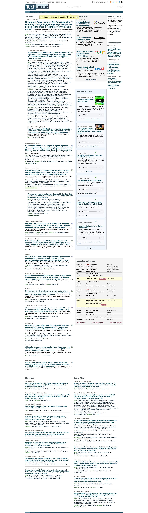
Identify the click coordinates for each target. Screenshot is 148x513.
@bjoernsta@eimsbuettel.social (49, 110)
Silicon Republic (66, 202)
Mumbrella (56, 202)
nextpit (65, 201)
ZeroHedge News (60, 71)
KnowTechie (35, 182)
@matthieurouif (98, 403)
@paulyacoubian (34, 204)
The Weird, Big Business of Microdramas (85, 100)
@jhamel (97, 430)
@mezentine (59, 104)
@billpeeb (30, 186)
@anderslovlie (59, 97)
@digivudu (50, 101)
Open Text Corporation (35, 388)
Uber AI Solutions (92, 456)
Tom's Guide (86, 427)
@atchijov (82, 434)
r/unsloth (105, 470)
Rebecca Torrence (46, 400)
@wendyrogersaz (40, 84)
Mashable (69, 71)
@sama (58, 210)
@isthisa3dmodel (59, 208)
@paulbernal (48, 94)
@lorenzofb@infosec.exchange (33, 340)
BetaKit (44, 388)
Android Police (82, 426)
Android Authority (67, 34)
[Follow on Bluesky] (113, 2)
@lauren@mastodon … (64, 112)
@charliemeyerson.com (59, 91)
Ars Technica (31, 64)
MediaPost (46, 36)
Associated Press (40, 34)
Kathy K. (82, 505)
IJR (46, 67)
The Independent (62, 68)
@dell (35, 104)
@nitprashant (95, 411)
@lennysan (99, 409)
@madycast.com (54, 98)
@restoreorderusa (50, 83)
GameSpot (37, 158)
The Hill (30, 68)
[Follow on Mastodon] (119, 2)
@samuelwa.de (41, 97)
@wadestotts (40, 83)
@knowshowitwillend (43, 98)
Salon (49, 74)
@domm (112, 403)
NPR (46, 179)
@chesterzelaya (32, 207)
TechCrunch (68, 64)
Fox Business (56, 36)
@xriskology (51, 204)
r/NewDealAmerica (47, 121)
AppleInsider (36, 68)
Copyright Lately (58, 201)
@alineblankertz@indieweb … (40, 44)
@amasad (92, 408)
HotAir (62, 64)
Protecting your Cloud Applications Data (85, 68)
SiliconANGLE (33, 316)
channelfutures (59, 423)
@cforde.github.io (79, 435)
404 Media (36, 19)
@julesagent (87, 503)
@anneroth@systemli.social (54, 109)
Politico (27, 254)
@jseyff (83, 430)
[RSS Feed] (110, 2)
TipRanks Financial (100, 483)
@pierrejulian (95, 388)
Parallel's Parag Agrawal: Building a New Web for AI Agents (89, 156)
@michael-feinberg (53, 40)
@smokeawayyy (56, 205)
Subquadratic (80, 19)
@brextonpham (87, 502)
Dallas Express (66, 67)
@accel (29, 451)
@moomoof (64, 89)
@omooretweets (78, 403)
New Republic (69, 78)
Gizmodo (61, 69)
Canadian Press (63, 388)
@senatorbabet (57, 82)
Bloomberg (67, 77)
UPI (46, 74)
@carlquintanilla (84, 487)
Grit (86, 215)
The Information (32, 71)
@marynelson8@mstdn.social (49, 186)
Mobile (27, 2)
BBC (51, 36)
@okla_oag (49, 82)
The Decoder (84, 467)
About (51, 12)
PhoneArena (46, 37)
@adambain (77, 406)
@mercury (77, 409)
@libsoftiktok (44, 80)
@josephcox (28, 42)
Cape (77, 35)
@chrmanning (54, 299)
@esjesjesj (42, 82)
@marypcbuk (61, 102)
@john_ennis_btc (90, 500)
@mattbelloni (41, 207)
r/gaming (43, 161)
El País (63, 36)
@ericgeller (30, 268)
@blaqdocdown (48, 91)
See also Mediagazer (31, 163)
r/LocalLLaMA (78, 472)
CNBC (51, 64)
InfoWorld (91, 467)
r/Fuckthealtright (32, 120)
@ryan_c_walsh (78, 411)
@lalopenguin (78, 502)
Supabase (48, 447)
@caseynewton (29, 234)
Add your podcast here (91, 248)
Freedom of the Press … (56, 115)
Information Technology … (32, 266)
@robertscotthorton (59, 101)
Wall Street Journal (55, 37)
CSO (30, 265)
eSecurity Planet (47, 266)
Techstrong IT (31, 69)
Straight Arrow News (33, 72)
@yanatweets (91, 409)
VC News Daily (29, 449)
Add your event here (116, 322)
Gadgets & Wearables (99, 426)
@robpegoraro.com (43, 102)
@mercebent (28, 301)
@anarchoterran (62, 92)
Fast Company (32, 202)
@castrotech (39, 268)
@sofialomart (77, 408)
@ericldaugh (31, 87)
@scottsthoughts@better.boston (90, 437)
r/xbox (62, 161)
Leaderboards (42, 12)
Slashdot (70, 161)
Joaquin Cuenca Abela (96, 413)
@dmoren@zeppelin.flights (42, 107)
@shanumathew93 (41, 318)
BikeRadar (106, 428)
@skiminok (104, 502)
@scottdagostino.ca (47, 89)
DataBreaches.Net (41, 337)
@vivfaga (41, 451)
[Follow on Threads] (116, 2)
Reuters (27, 36)
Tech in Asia (28, 424)
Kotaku (42, 158)
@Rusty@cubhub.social (34, 113)
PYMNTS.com (78, 454)
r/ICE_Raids (60, 121)
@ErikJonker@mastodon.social (36, 112)
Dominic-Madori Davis (80, 414)
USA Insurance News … (64, 334)
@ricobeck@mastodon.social (84, 439)
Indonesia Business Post (32, 477)
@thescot (68, 102)
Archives (34, 2)
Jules (93, 498)
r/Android (41, 46)
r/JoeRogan (50, 118)
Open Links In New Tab (101, 2)
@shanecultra (90, 430)
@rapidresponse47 (35, 80)
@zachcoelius (93, 406)
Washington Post (56, 34)
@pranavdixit (40, 284)
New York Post (64, 65)
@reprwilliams (52, 80)
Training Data (88, 171)
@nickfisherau (42, 104)
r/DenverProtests (46, 117)
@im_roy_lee (96, 402)
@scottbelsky (53, 451)
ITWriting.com (111, 427)
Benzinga (69, 37)
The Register (54, 75)
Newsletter (66, 12)
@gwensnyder (53, 102)
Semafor (90, 452)
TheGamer (38, 155)
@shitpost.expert (32, 102)
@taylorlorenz (43, 204)
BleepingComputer (34, 334)
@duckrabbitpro (57, 94)
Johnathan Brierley (44, 426)
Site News (50, 2)
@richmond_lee (32, 210)
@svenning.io (31, 91)
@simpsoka (111, 502)
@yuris (47, 451)
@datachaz (35, 451)
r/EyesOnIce (53, 120)
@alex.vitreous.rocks (60, 232)
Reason (30, 67)
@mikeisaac (64, 210)
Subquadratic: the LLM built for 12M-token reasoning (83, 24)
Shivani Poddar (92, 505)
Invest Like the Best (90, 193)
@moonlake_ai (40, 301)
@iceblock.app (37, 89)
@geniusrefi (105, 388)
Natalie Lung (83, 456)
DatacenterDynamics (43, 316)
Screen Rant (28, 156)
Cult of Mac (55, 74)
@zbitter (78, 430)
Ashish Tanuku (84, 470)
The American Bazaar (43, 423)
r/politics (53, 117)
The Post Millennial (42, 71)
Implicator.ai (53, 421)
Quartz (55, 68)
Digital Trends (65, 181)
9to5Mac (66, 62)
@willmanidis (57, 207)
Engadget (32, 34)
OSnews (43, 78)
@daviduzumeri (50, 97)
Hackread (33, 335)
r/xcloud (58, 161)
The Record (39, 221)
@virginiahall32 (42, 101)
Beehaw (113, 441)
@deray (58, 83)
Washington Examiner (52, 78)
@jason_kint (65, 207)
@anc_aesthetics (32, 86)
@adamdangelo (60, 204)
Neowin (65, 75)
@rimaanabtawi (32, 95)
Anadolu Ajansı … (59, 475)
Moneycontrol (39, 77)
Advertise (42, 2)
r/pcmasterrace (51, 161)
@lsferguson (60, 80)
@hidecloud (106, 403)
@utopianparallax (32, 105)
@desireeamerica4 (33, 82)
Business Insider (37, 37)
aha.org (31, 400)
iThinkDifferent (48, 77)
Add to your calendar (98, 322)
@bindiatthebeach (64, 98)
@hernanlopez (68, 184)
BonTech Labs (52, 67)
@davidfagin (50, 100)
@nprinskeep (58, 84)
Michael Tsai (28, 37)
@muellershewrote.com (50, 92)
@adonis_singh (38, 184)
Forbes (30, 65)
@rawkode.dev (107, 505)
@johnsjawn (85, 406)
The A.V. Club (39, 65)
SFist (60, 75)
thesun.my (42, 72)
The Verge (48, 34)
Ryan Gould (35, 426)
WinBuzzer (47, 75)
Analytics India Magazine (81, 468)
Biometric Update (34, 410)
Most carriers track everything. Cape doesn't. (83, 39)
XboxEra (63, 156)
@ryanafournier (32, 83)
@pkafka (29, 40)
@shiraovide (39, 91)
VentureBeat (86, 460)
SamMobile (40, 464)
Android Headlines (47, 155)
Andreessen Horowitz (84, 400)
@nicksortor (53, 86)
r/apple (59, 120)
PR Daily (43, 202)
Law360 (31, 232)
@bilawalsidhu (42, 208)
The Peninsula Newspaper (32, 478)
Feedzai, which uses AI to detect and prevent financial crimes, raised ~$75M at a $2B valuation (46, 407)
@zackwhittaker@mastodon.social (59, 338)
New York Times (42, 62)
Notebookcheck (29, 159)
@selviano (62, 40)
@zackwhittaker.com (36, 338)
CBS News (57, 64)
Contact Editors (61, 2)
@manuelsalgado (32, 101)
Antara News (43, 477)
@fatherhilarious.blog (103, 434)
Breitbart (43, 64)
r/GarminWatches (103, 441)
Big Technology (59, 179)
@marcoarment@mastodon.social (37, 109)
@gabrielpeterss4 (48, 184)
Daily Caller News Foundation (44, 69)
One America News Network (51, 65)
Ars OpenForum (32, 122)
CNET (27, 181)
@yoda (53, 210)
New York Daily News (36, 36)
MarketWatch (51, 477)
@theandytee (114, 408)
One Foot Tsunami (58, 77)
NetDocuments (51, 388)
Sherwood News (34, 181)
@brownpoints (98, 405)
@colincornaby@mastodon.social (37, 115)
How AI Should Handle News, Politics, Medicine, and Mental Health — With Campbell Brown (89, 130)
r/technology (56, 46)
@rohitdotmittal (102, 406)
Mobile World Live (30, 39)
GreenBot (28, 182)
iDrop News (52, 71)
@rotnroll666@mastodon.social (107, 437)
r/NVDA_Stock (99, 487)
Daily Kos (49, 68)
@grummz (41, 86)
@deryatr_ (30, 184)
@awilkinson (39, 205)
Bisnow (52, 423)
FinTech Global (44, 410)
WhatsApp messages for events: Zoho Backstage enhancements (84, 54)
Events (57, 12)
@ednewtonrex (41, 210)
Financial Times (44, 421)
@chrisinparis (31, 100)
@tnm (83, 405)
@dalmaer (109, 500)
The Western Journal (38, 67)
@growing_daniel (32, 208)
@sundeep (30, 318)
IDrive (78, 65)
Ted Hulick (45, 87)
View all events (80, 322)
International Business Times (35, 75)
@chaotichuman (32, 98)
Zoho (78, 49)
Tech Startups (33, 299)
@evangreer (31, 92)
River (33, 12)
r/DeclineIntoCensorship (39, 118)
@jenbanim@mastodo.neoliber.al (51, 113)
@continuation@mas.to (34, 110)
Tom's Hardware (61, 421)
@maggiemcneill (41, 95)
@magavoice (31, 84)
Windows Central (57, 155)
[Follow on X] (122, 2)
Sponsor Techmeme (90, 79)
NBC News (31, 78)
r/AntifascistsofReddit (43, 120)
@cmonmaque (59, 95)
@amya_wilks (106, 409)
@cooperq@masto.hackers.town (59, 107)
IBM (79, 467)
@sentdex (64, 205)
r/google (47, 46)
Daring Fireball (40, 127)
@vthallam (45, 213)
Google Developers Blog (84, 498)
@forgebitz (85, 408)
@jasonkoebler (43, 40)
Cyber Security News (54, 335)
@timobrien (57, 89)
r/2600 (66, 117)
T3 (99, 428)
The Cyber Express (66, 335)
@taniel (38, 100)
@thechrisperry (80, 500)
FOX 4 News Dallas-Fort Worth (36, 74)
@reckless (30, 104)
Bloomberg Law (29, 381)
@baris (98, 408)
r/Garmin (94, 441)
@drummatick (90, 405)
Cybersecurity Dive (38, 265)
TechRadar (93, 427)
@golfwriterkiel (39, 92)
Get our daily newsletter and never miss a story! (57, 17)
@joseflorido (77, 405)
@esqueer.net (31, 94)
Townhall (59, 67)
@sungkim (96, 414)
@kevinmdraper (78, 432)
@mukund (83, 409)
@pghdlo (43, 100)
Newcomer (58, 199)
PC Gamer (36, 156)
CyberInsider (28, 337)
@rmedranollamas (101, 500)
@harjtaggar (63, 451)
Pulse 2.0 (54, 447)
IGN (59, 156)
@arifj (65, 464)
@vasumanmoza (107, 405)
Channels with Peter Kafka (92, 119)
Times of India (47, 265)
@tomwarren (30, 161)
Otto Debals (104, 456)
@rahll (48, 210)
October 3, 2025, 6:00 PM (74, 7)
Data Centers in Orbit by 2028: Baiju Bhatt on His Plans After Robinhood (89, 203)
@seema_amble (104, 408)
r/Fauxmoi (30, 121)
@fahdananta (88, 402)
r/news (54, 121)
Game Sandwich (67, 155)
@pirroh (86, 411)
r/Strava (82, 441)
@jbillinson (36, 213)
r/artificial (66, 186)
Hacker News (34, 46)
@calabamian (40, 94)
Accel (59, 447)
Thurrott (42, 156)
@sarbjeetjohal (111, 406)
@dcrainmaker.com (91, 434)
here (116, 31)
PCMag (64, 37)
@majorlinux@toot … (57, 44)
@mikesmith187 (88, 403)
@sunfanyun (62, 299)
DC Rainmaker (85, 418)
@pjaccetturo (47, 205)
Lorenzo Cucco (56, 426)
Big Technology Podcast (92, 146)
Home (28, 12)
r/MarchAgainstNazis (60, 118)
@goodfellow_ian (44, 299)
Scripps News (31, 77)
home (117, 28)
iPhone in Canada (51, 72)
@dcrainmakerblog (106, 430)
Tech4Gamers (29, 158)
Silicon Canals (97, 452)
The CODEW (105, 452)
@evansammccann (106, 402)
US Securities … (48, 355)
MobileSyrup (53, 156)
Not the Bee (41, 39)
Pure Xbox (48, 158)
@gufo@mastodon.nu (52, 112)
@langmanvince (66, 82)
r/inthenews (60, 117)
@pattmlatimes (32, 97)
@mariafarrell (50, 95)
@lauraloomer (50, 84)
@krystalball (64, 83)
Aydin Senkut (35, 452)
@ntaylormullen (96, 502)
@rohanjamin (31, 205)
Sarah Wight (44, 232)
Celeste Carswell (85, 413)
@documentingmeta (66, 105)
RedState (55, 69)
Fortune (36, 440)
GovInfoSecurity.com (42, 335)
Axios (60, 78)
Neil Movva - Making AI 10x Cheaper (89, 180)
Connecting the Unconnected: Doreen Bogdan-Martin (90, 227)
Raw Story (43, 68)
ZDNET (27, 335)
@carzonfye (50, 208)
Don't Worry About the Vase (35, 201)
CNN (47, 64)
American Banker (63, 265)
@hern (66, 97)
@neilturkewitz (49, 207)
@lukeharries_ (80, 402)
